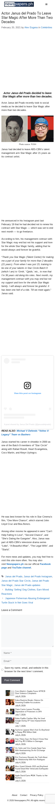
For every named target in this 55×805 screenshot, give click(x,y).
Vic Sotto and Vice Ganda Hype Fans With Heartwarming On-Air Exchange (30, 749)
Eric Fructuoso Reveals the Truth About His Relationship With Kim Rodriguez (31, 758)
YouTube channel (21, 567)
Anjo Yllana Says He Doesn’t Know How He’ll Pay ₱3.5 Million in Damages (31, 740)
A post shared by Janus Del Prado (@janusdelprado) (27, 424)
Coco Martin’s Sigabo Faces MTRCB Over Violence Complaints (30, 692)
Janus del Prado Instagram (38, 576)
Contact (23, 795)
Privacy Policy (36, 795)
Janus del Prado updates (27, 585)
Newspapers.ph (15, 564)
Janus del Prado (13, 576)
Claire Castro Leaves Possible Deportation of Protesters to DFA (28, 710)
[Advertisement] (27, 62)
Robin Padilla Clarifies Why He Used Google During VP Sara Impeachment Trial (30, 720)
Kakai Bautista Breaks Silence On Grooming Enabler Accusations (29, 701)
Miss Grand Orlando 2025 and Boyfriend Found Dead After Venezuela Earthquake (31, 767)
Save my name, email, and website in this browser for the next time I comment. (26, 669)
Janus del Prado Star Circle (15, 580)
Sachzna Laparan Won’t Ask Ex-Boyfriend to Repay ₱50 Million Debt (32, 731)
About (14, 795)
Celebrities (46, 27)
